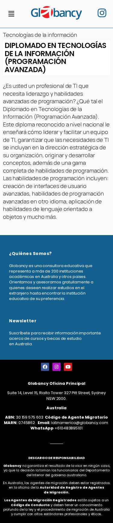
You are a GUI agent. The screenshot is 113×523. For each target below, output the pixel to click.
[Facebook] (45, 367)
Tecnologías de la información (40, 34)
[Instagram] (56, 367)
